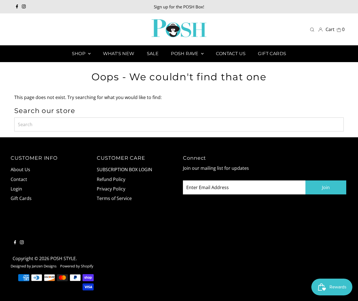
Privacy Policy (111, 189)
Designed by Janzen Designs (33, 266)
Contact (19, 179)
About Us (20, 169)
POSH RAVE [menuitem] (185, 53)
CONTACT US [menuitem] (231, 53)
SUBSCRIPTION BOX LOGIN (124, 169)
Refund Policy (111, 179)
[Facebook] (17, 6)
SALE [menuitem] (153, 53)
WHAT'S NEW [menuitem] (119, 53)
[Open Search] (312, 29)
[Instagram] (23, 6)
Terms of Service (114, 198)
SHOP (79, 53)
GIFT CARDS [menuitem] (272, 53)
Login (16, 189)
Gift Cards (21, 198)
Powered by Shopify (76, 266)
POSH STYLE (63, 258)
